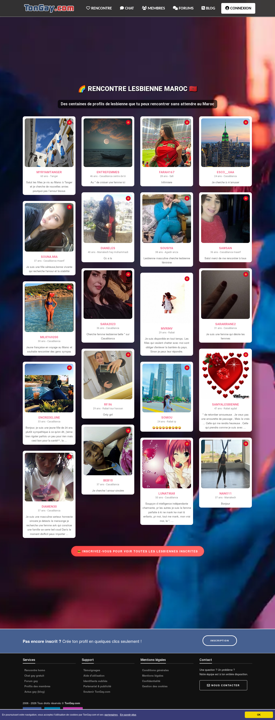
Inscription (219, 640)
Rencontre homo (34, 670)
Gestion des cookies (154, 686)
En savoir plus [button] (128, 714)
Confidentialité (150, 681)
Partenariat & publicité (97, 686)
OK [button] (259, 714)
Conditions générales (155, 670)
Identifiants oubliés (95, 681)
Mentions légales (152, 675)
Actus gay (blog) (34, 691)
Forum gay (31, 681)
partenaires (111, 714)
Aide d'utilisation (93, 675)
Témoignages (91, 670)
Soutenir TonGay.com (96, 691)
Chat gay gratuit (34, 675)
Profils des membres (37, 686)
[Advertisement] (137, 51)
